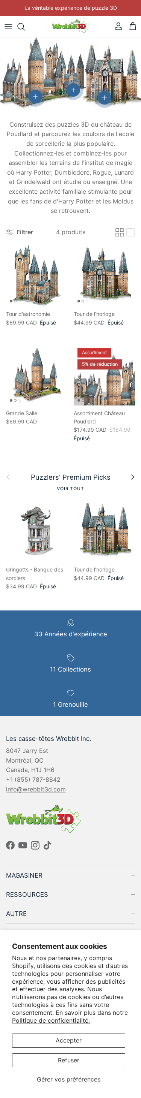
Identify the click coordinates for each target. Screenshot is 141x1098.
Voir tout (71, 488)
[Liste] (130, 232)
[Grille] (119, 232)
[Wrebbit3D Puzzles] (70, 26)
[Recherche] (25, 26)
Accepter (69, 1040)
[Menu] (8, 26)
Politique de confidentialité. (51, 1020)
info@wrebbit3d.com (36, 789)
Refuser (68, 1060)
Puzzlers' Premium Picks (71, 477)
